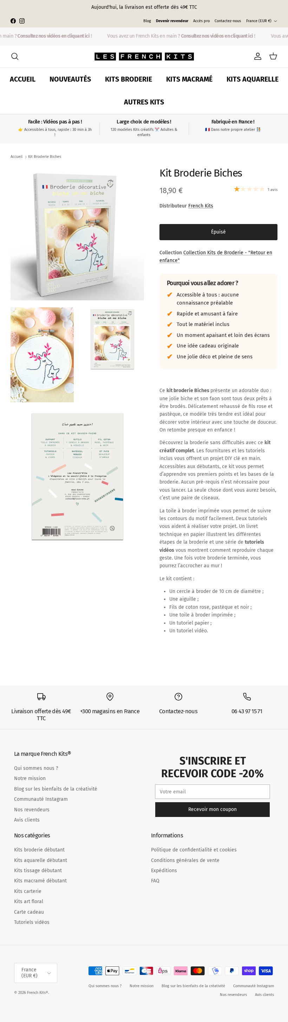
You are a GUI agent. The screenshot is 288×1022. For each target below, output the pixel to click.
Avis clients (27, 820)
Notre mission (30, 778)
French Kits (200, 206)
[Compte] (256, 56)
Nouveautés (70, 79)
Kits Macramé (189, 79)
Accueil (22, 79)
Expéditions (164, 871)
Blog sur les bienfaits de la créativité (55, 789)
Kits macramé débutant (40, 881)
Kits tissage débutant (38, 871)
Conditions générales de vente (185, 860)
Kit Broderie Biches (44, 156)
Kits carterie (27, 891)
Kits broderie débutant (39, 850)
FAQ (155, 881)
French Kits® (37, 992)
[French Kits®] (144, 56)
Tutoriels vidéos (32, 922)
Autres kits (144, 102)
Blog (147, 21)
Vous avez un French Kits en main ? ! (178, 36)
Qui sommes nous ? (36, 768)
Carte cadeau (29, 912)
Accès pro (201, 21)
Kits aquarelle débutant (40, 860)
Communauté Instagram (41, 799)
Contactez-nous (228, 21)
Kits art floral (28, 902)
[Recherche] (15, 56)
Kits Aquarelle (253, 79)
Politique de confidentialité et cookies (194, 850)
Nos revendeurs (32, 810)
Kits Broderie (128, 79)
